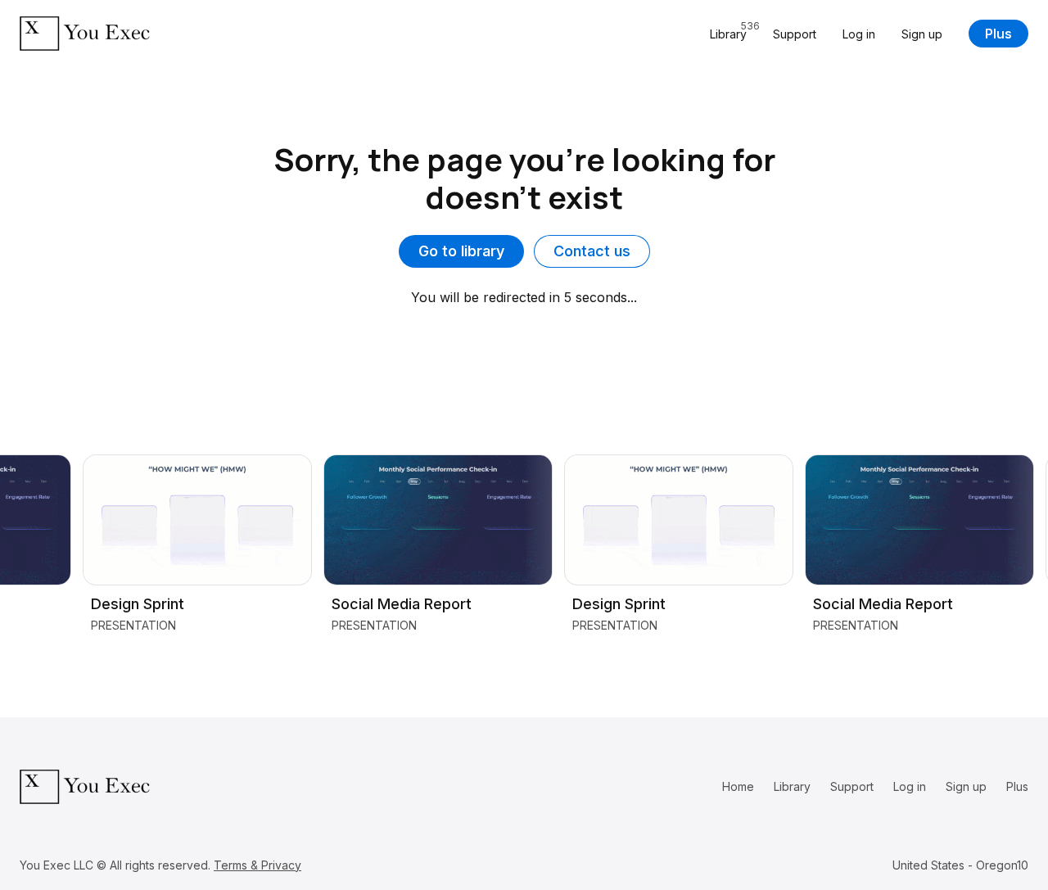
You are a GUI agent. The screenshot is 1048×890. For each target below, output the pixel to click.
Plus (998, 33)
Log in (858, 34)
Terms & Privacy (257, 865)
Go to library (461, 251)
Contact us (591, 251)
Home (738, 786)
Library (792, 786)
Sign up (921, 34)
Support (794, 34)
